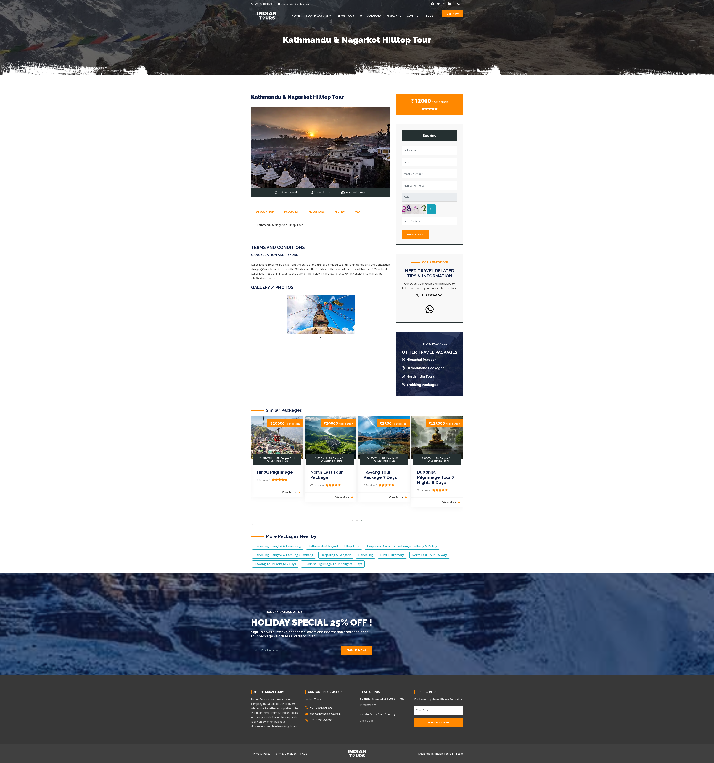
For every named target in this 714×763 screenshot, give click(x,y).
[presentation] (253, 524)
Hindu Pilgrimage (275, 472)
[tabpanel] (320, 314)
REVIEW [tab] (340, 211)
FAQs (303, 753)
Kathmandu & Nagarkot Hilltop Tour (334, 546)
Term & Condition (285, 753)
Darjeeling (365, 555)
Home (296, 15)
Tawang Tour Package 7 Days (380, 474)
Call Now (453, 13)
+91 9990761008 (320, 720)
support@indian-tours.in (295, 4)
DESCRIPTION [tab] (265, 211)
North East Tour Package (326, 474)
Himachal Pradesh (421, 360)
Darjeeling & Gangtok (336, 555)
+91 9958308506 (263, 4)
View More (289, 492)
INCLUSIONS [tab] (316, 211)
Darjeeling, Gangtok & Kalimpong (277, 546)
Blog (430, 15)
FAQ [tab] (357, 211)
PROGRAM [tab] (291, 211)
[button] (352, 520)
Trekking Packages (422, 385)
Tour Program (317, 15)
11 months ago (368, 704)
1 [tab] (320, 337)
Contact (413, 15)
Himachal (394, 15)
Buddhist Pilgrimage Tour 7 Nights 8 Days (435, 477)
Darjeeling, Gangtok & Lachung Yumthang (283, 555)
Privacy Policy (261, 753)
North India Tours (420, 376)
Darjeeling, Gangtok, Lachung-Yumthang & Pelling (402, 546)
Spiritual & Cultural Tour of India (382, 698)
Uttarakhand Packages (425, 368)
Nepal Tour (345, 15)
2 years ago (366, 720)
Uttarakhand (370, 15)
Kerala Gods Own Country (377, 714)
